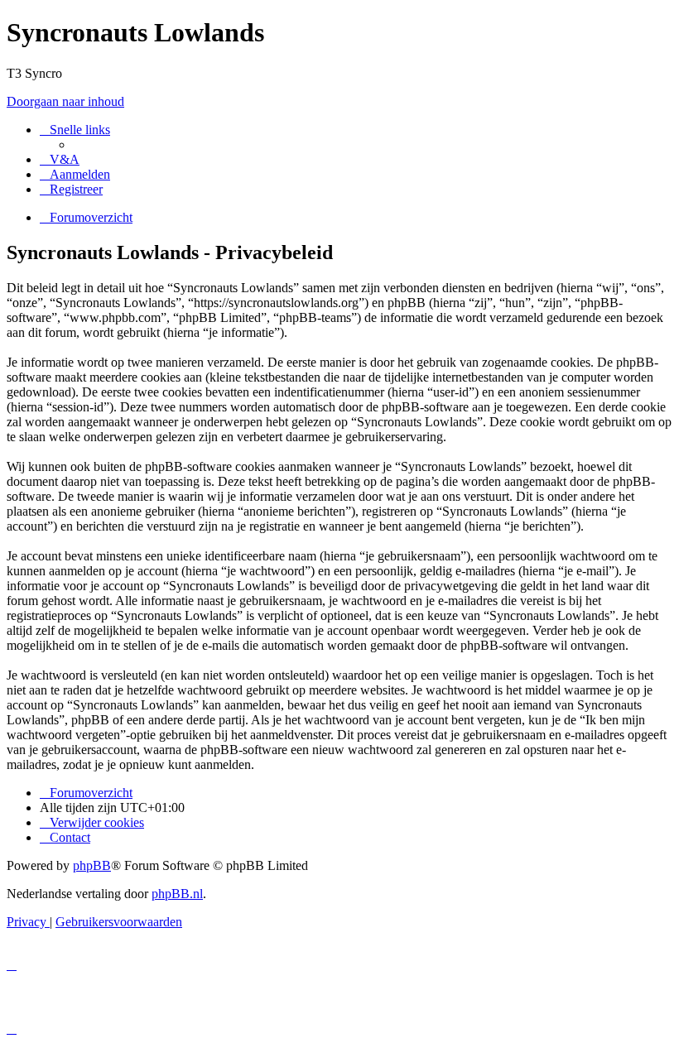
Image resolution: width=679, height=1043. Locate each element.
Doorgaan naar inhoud (65, 101)
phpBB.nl (177, 894)
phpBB (92, 865)
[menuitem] (59, 159)
